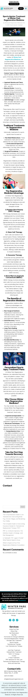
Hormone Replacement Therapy (14, 638)
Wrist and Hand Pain (14, 663)
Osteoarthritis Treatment (14, 652)
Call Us (21, 8)
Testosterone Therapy (14, 644)
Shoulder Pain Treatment (14, 640)
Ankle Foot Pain (14, 629)
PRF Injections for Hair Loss (14, 659)
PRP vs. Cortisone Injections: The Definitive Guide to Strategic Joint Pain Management (13, 533)
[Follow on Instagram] (13, 620)
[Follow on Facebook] (10, 620)
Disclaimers (22, 600)
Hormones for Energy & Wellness (14, 637)
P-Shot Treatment (14, 657)
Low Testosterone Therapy (14, 646)
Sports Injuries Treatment (16, 25)
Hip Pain (14, 635)
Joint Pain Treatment (14, 650)
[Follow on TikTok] (17, 620)
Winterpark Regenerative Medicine (13, 22)
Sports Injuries (14, 642)
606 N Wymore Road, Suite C (13, 671)
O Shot (14, 656)
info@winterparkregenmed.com (13, 679)
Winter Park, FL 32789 (11, 673)
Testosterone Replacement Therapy (14, 661)
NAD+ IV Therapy (14, 654)
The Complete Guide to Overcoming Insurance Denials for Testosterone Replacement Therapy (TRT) (14, 526)
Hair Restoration (14, 633)
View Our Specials (14, 3)
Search (22, 506)
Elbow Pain (14, 631)
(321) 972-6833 (8, 676)
